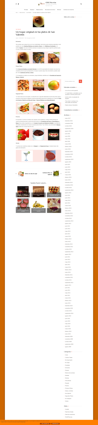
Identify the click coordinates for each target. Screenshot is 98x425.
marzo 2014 (68, 205)
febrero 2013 (68, 239)
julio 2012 (67, 257)
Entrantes (67, 367)
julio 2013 (67, 226)
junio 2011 (67, 290)
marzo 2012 (68, 267)
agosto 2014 (68, 192)
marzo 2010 (68, 328)
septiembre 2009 (69, 344)
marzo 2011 (68, 298)
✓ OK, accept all (45, 423)
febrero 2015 (68, 177)
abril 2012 (67, 264)
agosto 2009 (68, 346)
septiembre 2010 (69, 313)
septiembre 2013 (69, 221)
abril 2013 (67, 233)
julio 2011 (67, 287)
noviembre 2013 (69, 215)
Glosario (67, 370)
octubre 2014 (68, 187)
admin (17, 38)
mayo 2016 (67, 138)
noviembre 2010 (69, 308)
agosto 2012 (68, 254)
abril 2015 (67, 172)
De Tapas (67, 362)
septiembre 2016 (69, 128)
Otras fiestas (68, 380)
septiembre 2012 (69, 251)
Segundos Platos (69, 396)
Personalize (55, 423)
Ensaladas (67, 365)
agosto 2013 (68, 223)
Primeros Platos (69, 388)
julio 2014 (67, 195)
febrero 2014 (68, 208)
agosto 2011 (68, 285)
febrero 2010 (68, 331)
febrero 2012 (68, 269)
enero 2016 (68, 149)
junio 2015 (67, 167)
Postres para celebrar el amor (38, 195)
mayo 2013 (67, 231)
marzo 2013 (68, 236)
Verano (66, 401)
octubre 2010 (68, 310)
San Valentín (18, 29)
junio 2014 (67, 198)
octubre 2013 (68, 218)
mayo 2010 (67, 323)
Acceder (67, 409)
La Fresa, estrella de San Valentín (38, 210)
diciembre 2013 (69, 213)
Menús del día (39, 9)
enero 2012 (68, 272)
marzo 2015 (68, 174)
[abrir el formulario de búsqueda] (81, 4)
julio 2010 (67, 318)
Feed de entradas (69, 412)
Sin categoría (68, 398)
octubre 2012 (68, 249)
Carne (66, 355)
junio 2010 (67, 321)
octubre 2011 (68, 280)
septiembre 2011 (69, 282)
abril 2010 (67, 326)
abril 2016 (67, 141)
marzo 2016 (68, 144)
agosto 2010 (68, 316)
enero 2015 (68, 180)
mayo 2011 (67, 293)
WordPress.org (68, 417)
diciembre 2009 (69, 336)
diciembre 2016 (69, 121)
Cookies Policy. (23, 421)
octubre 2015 (68, 156)
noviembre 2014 (69, 185)
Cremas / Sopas (68, 357)
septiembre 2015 (69, 159)
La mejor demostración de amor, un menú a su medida (23, 210)
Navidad (67, 375)
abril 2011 (67, 295)
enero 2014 (68, 210)
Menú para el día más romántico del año (54, 195)
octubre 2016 (68, 126)
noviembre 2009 (69, 339)
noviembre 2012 (69, 246)
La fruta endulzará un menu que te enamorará (23, 195)
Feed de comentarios (70, 414)
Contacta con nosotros (69, 9)
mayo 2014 (67, 200)
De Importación (68, 360)
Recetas (32, 9)
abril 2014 (67, 203)
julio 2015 (67, 164)
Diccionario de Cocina (50, 9)
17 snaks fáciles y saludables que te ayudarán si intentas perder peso (73, 93)
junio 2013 (67, 228)
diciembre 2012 (69, 244)
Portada (26, 9)
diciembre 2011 (69, 275)
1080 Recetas (51, 2)
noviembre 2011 (69, 277)
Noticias (59, 9)
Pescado (67, 383)
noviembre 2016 (69, 123)
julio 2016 (67, 133)
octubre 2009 (68, 341)
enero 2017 (68, 118)
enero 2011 (68, 303)
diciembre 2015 (69, 151)
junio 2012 (67, 259)
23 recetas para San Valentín (54, 210)
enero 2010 (68, 334)
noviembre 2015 (69, 154)
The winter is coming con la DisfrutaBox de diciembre (71, 101)
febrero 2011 (68, 300)
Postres (67, 385)
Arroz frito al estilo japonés (71, 90)
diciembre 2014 (69, 182)
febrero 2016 (68, 146)
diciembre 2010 (69, 305)
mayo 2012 (67, 262)
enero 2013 (68, 241)
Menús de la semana (70, 373)
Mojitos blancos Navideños (71, 105)
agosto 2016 (68, 131)
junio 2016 (67, 136)
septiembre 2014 (69, 190)
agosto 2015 (68, 162)
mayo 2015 (67, 169)
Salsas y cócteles (69, 391)
